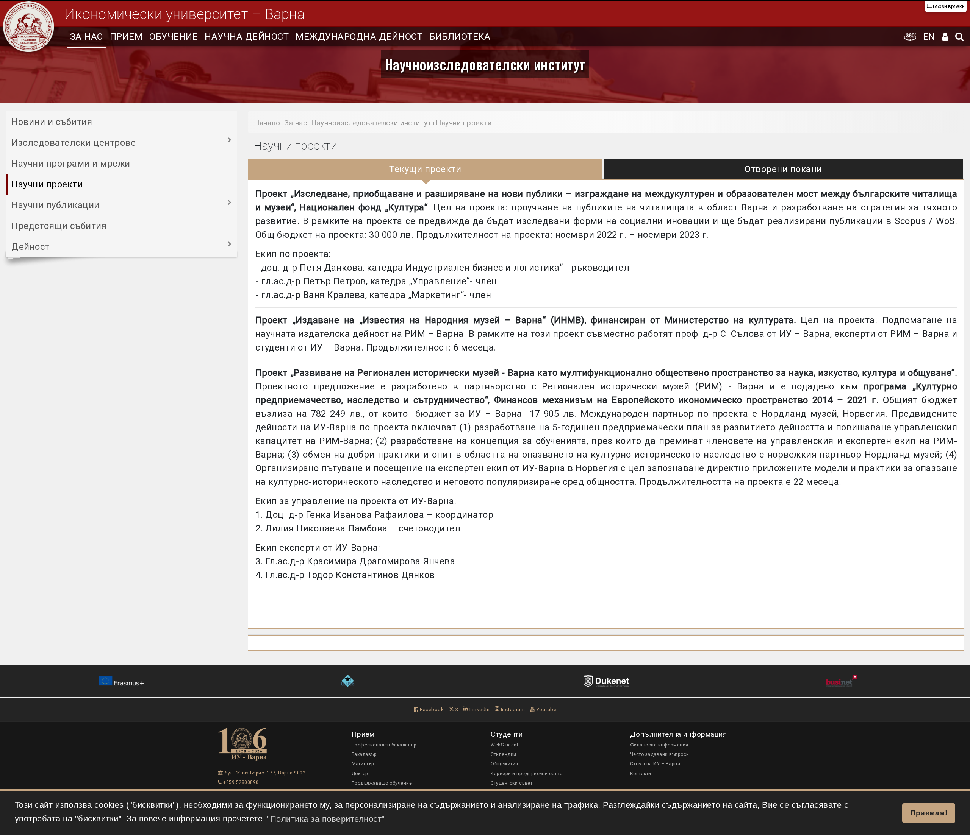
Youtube (545, 709)
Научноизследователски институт (485, 64)
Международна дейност (359, 36)
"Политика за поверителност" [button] (326, 819)
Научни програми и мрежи (70, 163)
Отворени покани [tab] (783, 169)
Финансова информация (659, 745)
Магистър (363, 763)
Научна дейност (247, 36)
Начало (267, 122)
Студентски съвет (511, 783)
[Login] (945, 36)
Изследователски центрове (73, 142)
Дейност (30, 246)
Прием (126, 36)
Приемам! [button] (928, 813)
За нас (86, 36)
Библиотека (459, 36)
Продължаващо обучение (382, 783)
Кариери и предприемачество (526, 773)
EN (929, 36)
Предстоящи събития (58, 226)
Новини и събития (51, 122)
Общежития (504, 763)
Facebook (431, 709)
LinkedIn (479, 709)
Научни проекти (47, 184)
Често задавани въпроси (659, 754)
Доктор (360, 773)
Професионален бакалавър (384, 745)
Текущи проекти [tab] (425, 169)
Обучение (173, 36)
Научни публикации (55, 205)
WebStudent (504, 745)
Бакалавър (364, 754)
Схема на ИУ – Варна (655, 763)
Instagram (512, 709)
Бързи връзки (948, 6)
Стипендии (503, 754)
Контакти (640, 773)
